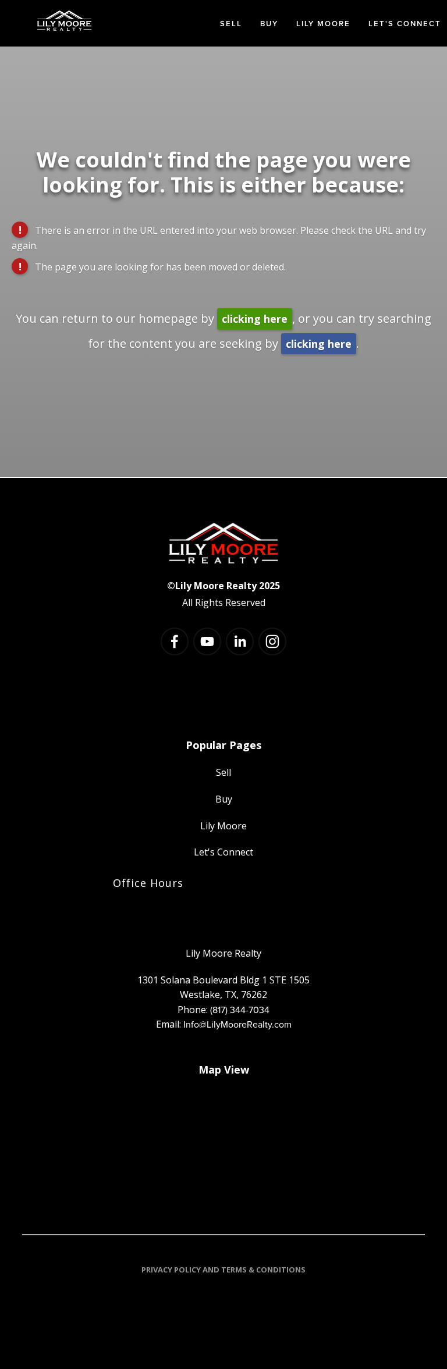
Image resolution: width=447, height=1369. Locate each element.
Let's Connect (404, 23)
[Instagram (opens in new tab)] (272, 641)
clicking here (255, 319)
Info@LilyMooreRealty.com (237, 1024)
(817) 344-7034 (239, 1009)
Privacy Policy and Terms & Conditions (223, 1269)
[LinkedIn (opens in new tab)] (240, 641)
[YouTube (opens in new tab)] (207, 641)
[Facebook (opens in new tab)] (175, 641)
